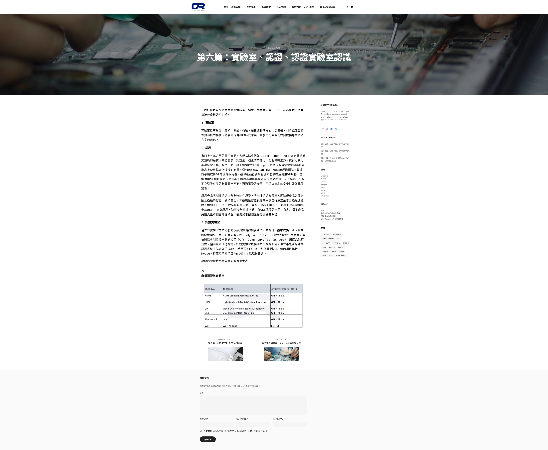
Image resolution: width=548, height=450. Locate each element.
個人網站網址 (278, 419)
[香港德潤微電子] (198, 7)
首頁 (226, 6)
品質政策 (266, 6)
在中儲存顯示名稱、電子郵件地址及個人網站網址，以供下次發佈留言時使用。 (236, 431)
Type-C (346, 243)
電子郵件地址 (242, 419)
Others (323, 181)
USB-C (332, 247)
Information (328, 239)
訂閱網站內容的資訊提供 (330, 213)
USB (323, 190)
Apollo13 (337, 235)
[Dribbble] (327, 129)
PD (339, 239)
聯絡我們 (296, 6)
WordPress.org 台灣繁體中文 (332, 219)
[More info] (352, 7)
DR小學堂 (309, 6)
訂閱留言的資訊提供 (329, 216)
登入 (323, 210)
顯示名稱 (204, 419)
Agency (326, 235)
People (324, 184)
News (323, 179)
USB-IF (325, 251)
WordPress (325, 196)
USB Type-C (328, 255)
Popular (326, 243)
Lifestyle (324, 176)
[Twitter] (331, 129)
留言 (202, 393)
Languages (329, 6)
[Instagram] (323, 129)
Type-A (337, 243)
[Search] (346, 7)
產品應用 (251, 6)
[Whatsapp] (336, 129)
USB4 (334, 251)
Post (323, 187)
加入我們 (281, 6)
